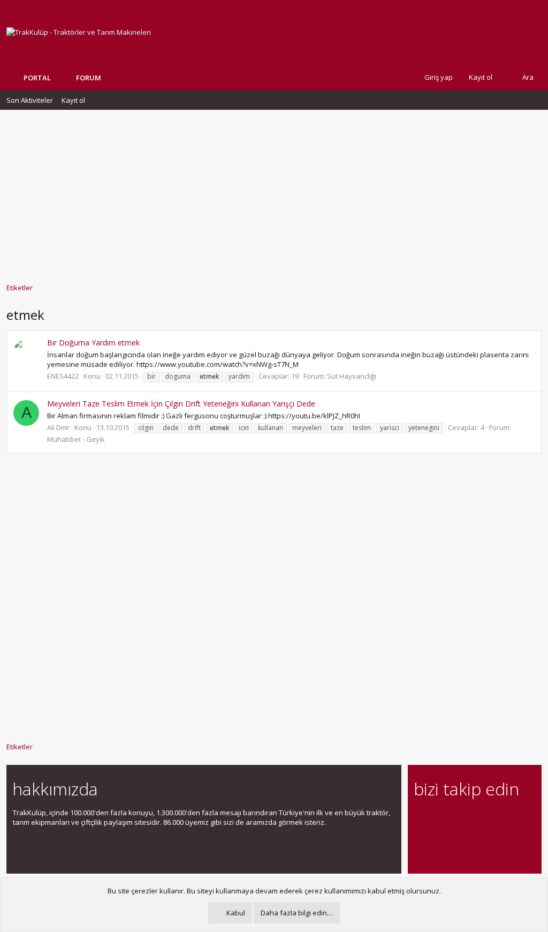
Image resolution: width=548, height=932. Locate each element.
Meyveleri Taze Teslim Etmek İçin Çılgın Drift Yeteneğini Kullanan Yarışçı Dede (181, 404)
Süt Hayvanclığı (351, 376)
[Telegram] (495, 819)
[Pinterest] (476, 819)
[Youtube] (420, 841)
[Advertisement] (274, 191)
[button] (109, 78)
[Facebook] (420, 819)
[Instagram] (439, 819)
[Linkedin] (458, 819)
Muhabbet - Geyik (76, 439)
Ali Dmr (58, 427)
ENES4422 (63, 376)
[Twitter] (514, 819)
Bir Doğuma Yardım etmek (93, 342)
